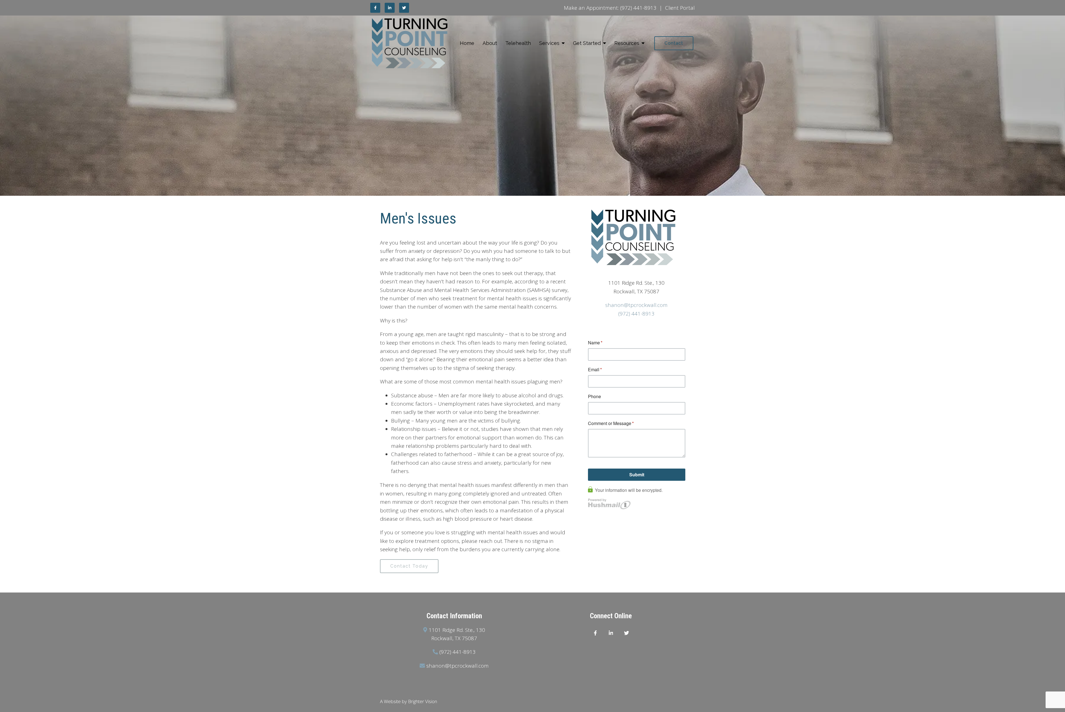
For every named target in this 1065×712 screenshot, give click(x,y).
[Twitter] (404, 8)
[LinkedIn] (390, 8)
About (490, 43)
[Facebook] (375, 8)
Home (467, 43)
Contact (674, 43)
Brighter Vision (422, 701)
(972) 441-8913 (638, 7)
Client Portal (680, 7)
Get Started (587, 43)
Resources (626, 43)
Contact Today (409, 566)
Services (549, 43)
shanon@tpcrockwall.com (636, 305)
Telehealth (518, 43)
